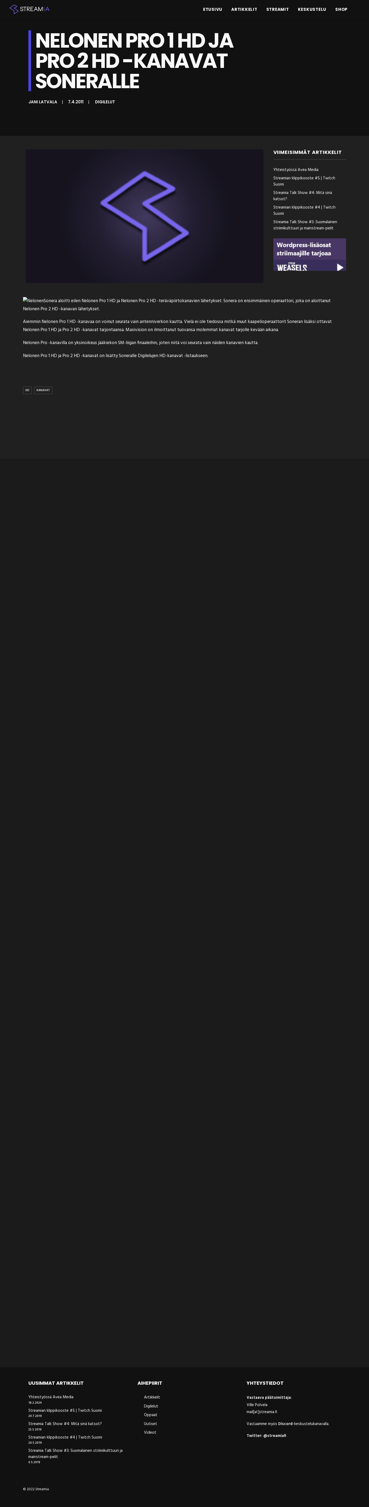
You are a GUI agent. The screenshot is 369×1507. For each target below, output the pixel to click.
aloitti (64, 301)
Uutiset (150, 1424)
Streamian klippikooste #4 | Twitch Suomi (304, 211)
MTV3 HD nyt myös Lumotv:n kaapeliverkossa (77, 1123)
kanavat (43, 390)
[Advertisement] (186, 427)
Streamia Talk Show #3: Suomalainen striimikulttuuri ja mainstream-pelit (305, 225)
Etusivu (212, 9)
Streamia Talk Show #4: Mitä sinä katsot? (302, 196)
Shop (341, 9)
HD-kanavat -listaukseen (183, 356)
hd (27, 390)
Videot (150, 1432)
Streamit (277, 9)
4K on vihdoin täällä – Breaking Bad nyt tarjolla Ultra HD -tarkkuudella (107, 673)
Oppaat (150, 1415)
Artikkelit (244, 9)
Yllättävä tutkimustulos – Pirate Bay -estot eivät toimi (88, 898)
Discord (285, 1424)
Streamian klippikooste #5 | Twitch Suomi (304, 181)
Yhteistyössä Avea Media (295, 170)
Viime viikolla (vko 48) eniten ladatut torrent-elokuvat (89, 1349)
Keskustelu (312, 9)
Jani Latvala (42, 102)
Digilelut (105, 102)
